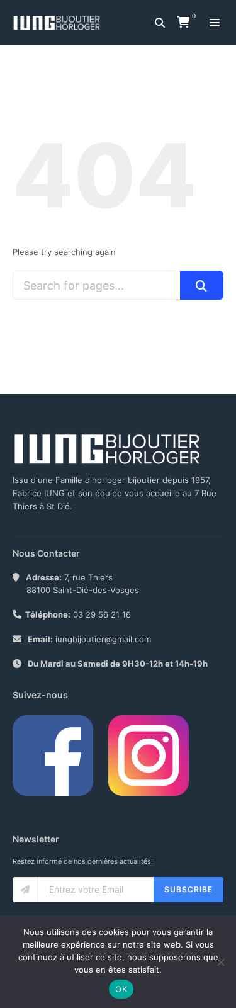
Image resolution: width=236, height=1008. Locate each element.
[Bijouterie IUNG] (60, 22)
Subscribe (188, 889)
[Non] (220, 962)
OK (121, 989)
